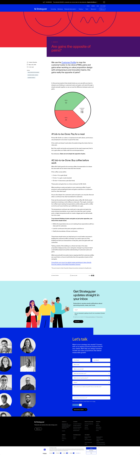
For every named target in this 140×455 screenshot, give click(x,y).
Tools (86, 9)
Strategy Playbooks (77, 425)
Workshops (60, 9)
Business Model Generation (100, 437)
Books (86, 444)
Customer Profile (69, 62)
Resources (93, 9)
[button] (71, 9)
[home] (40, 9)
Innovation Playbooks (77, 423)
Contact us (64, 438)
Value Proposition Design (100, 440)
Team (63, 440)
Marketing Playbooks (77, 427)
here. (94, 401)
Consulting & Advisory (89, 423)
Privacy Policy (100, 316)
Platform (86, 427)
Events (97, 430)
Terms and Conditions (90, 316)
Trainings (86, 425)
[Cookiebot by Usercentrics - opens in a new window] (44, 453)
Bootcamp (87, 428)
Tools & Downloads (88, 442)
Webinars (98, 425)
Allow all (91, 448)
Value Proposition (88, 439)
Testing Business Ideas (101, 444)
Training (81, 9)
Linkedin (63, 430)
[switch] (61, 453)
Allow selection (91, 450)
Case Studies (98, 428)
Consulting (53, 9)
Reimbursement (76, 430)
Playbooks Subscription (70, 9)
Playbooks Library (76, 428)
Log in (74, 438)
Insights (97, 423)
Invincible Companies (101, 442)
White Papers (98, 427)
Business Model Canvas (88, 437)
